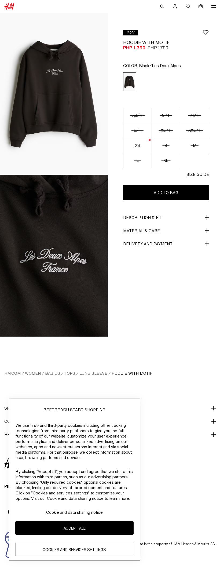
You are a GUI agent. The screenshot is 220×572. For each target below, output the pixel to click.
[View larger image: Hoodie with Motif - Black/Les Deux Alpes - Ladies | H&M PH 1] (54, 94)
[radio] (129, 82)
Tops (69, 373)
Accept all (74, 528)
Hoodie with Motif (132, 373)
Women (33, 373)
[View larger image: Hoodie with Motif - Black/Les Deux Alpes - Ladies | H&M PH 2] (54, 256)
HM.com (12, 373)
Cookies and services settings (74, 549)
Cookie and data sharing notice (74, 512)
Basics (52, 373)
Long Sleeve (93, 373)
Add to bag (166, 192)
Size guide (197, 174)
